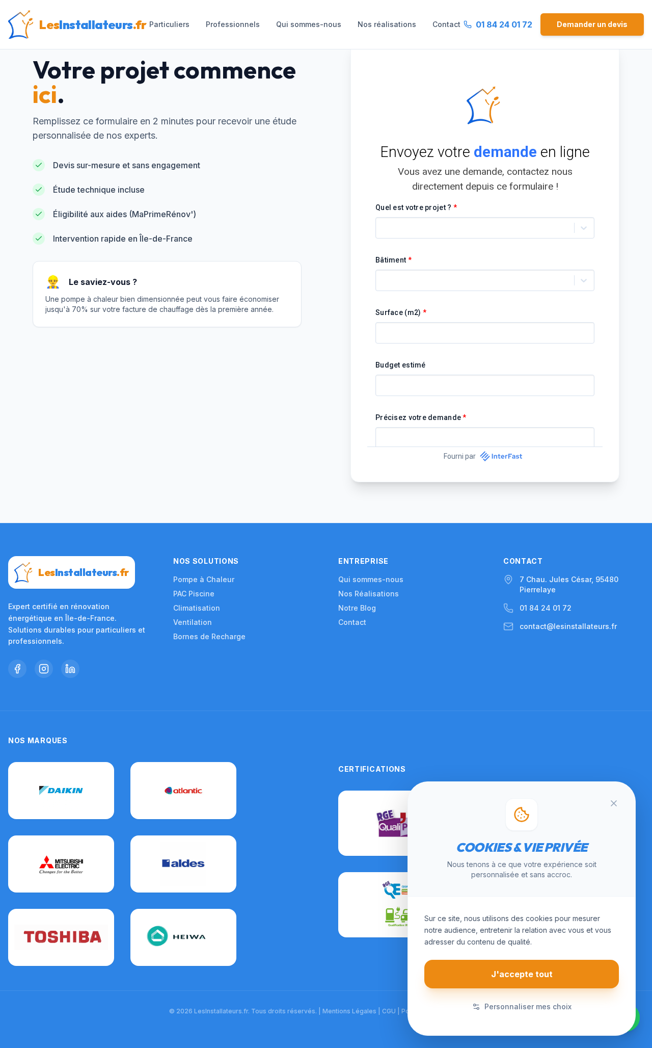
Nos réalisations (387, 24)
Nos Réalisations (368, 593)
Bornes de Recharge (209, 636)
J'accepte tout (522, 974)
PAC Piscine (193, 593)
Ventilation (192, 622)
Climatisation (196, 608)
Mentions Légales (349, 1011)
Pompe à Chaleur (203, 579)
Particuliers (169, 24)
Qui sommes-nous (308, 24)
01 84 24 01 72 (546, 608)
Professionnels (233, 24)
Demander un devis (592, 24)
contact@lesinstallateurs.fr (568, 626)
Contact (446, 24)
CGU (389, 1011)
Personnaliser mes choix (528, 1006)
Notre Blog (357, 608)
